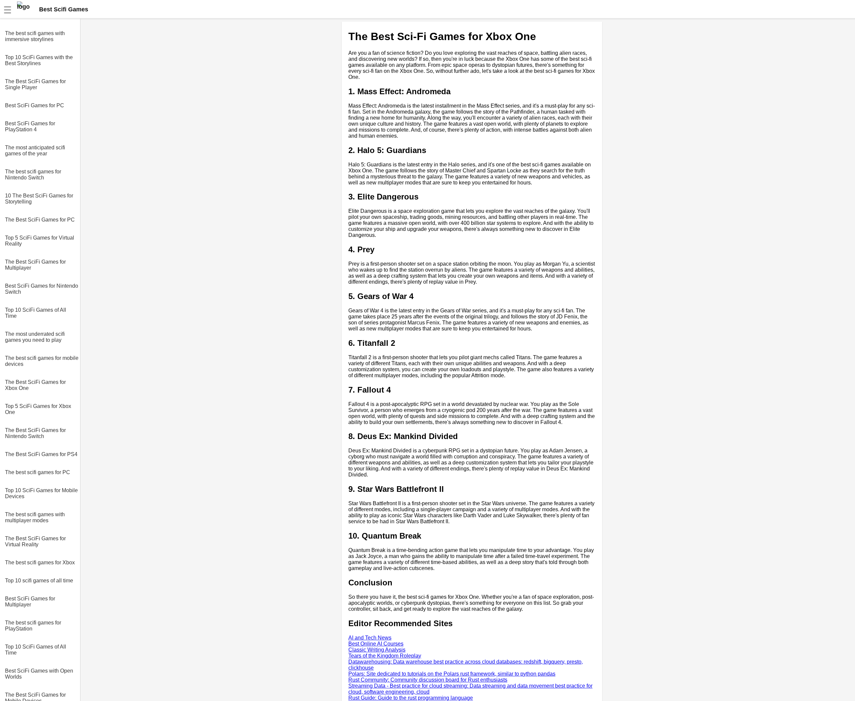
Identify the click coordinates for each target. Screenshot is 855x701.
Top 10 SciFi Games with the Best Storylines (39, 60)
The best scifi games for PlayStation (33, 626)
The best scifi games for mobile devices (41, 361)
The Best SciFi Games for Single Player (35, 84)
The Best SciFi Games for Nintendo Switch (35, 433)
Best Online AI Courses (375, 644)
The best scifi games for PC (37, 472)
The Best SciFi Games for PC (40, 220)
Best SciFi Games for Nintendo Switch (41, 289)
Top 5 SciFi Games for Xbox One (38, 409)
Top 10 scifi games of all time (39, 580)
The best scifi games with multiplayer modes (35, 517)
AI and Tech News (369, 638)
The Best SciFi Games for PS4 (41, 454)
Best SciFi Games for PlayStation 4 (30, 126)
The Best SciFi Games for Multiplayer (35, 265)
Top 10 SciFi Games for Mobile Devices (41, 493)
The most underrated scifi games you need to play (35, 337)
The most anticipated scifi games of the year (35, 150)
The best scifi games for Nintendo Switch (33, 174)
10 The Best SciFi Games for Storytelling (39, 198)
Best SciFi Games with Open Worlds (39, 674)
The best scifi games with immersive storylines (35, 36)
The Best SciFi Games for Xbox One (35, 385)
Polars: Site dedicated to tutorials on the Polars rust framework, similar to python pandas (451, 674)
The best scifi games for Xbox (40, 562)
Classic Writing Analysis (376, 650)
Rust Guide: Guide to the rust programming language (410, 698)
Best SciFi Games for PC (34, 105)
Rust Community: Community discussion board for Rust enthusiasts (427, 680)
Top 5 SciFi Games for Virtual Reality (39, 241)
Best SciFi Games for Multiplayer (30, 601)
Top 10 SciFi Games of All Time (35, 313)
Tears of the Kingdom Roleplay (384, 656)
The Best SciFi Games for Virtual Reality (35, 541)
